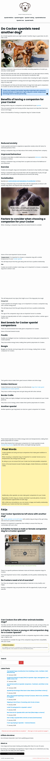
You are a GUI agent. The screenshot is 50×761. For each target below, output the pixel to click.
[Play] (38, 538)
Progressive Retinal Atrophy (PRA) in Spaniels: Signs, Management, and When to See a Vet (27, 678)
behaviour (38, 157)
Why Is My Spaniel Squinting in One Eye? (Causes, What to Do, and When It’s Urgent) (28, 696)
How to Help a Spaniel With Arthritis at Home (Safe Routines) (24, 717)
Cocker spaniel (18, 259)
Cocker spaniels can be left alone (13, 519)
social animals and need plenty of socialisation (22, 181)
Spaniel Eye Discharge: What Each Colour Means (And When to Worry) (27, 690)
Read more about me (12, 753)
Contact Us (35, 758)
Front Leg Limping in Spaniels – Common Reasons (21, 722)
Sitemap (39, 758)
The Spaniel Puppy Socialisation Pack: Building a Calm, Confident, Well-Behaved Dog (27, 671)
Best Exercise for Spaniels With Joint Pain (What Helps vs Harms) (25, 712)
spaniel (39, 105)
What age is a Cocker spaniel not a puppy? (38, 731)
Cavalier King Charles (7, 445)
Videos (47, 758)
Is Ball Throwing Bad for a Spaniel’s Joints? (19, 707)
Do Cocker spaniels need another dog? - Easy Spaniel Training (25, 544)
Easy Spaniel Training (9, 758)
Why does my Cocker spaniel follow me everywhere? (14, 731)
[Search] (21, 662)
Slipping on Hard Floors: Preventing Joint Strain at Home (23, 702)
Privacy (43, 758)
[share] (42, 544)
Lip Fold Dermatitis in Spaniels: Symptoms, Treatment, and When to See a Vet (27, 684)
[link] (7, 544)
